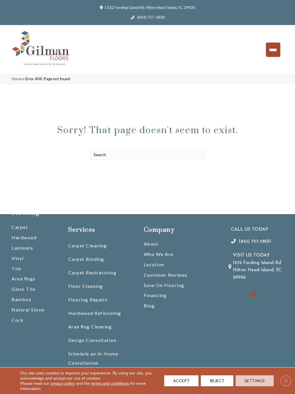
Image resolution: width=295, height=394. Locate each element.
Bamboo (21, 299)
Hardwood (24, 237)
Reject (217, 380)
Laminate (22, 247)
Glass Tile (23, 289)
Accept (181, 380)
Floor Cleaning (85, 286)
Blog (149, 305)
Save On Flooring (164, 285)
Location (154, 264)
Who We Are (158, 254)
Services (81, 230)
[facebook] (253, 295)
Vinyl (18, 258)
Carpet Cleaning (87, 245)
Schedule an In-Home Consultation (93, 358)
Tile (16, 268)
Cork (17, 320)
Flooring (25, 213)
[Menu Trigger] (273, 50)
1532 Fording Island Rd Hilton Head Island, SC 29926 (257, 270)
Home (17, 78)
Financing (155, 295)
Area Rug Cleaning (90, 326)
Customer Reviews (166, 275)
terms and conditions (110, 383)
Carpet (20, 227)
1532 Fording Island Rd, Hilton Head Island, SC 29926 (150, 7)
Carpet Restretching (92, 272)
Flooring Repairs (88, 299)
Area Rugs (24, 278)
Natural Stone (28, 309)
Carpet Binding (86, 259)
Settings (255, 380)
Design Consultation (92, 340)
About (151, 243)
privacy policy (62, 383)
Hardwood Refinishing (94, 313)
